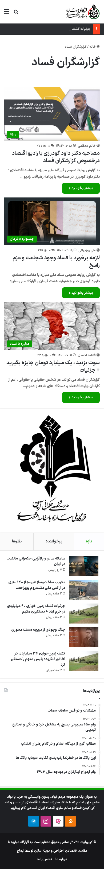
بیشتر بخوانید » (81, 188)
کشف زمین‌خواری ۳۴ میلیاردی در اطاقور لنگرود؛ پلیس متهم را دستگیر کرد (38, 659)
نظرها (17, 541)
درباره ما (61, 859)
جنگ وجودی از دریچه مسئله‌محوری (38, 630)
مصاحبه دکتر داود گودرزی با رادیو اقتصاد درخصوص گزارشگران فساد (56, 157)
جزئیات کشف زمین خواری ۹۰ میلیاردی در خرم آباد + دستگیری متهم (36, 608)
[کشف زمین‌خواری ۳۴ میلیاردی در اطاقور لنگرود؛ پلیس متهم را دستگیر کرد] (83, 661)
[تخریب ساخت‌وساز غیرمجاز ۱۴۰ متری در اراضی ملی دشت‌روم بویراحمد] (83, 590)
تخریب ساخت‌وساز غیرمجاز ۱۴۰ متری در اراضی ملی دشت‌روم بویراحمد (36, 585)
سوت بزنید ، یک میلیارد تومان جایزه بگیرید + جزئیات (53, 366)
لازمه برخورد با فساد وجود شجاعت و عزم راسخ (56, 261)
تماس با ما (44, 859)
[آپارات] (58, 821)
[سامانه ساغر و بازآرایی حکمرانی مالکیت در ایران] (83, 566)
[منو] (6, 14)
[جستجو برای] (16, 14)
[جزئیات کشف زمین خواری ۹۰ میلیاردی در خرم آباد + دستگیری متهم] (83, 614)
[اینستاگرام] (46, 821)
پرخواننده (54, 541)
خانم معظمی (87, 146)
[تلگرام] (33, 821)
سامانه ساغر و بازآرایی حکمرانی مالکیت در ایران (35, 561)
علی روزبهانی (87, 250)
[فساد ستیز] (82, 12)
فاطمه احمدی (87, 355)
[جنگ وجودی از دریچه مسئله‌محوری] (83, 637)
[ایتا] (70, 821)
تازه (89, 541)
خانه (93, 47)
